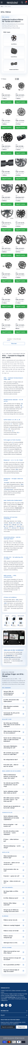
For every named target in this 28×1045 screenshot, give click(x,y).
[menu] (2, 2)
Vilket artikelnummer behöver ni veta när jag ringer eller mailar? (10, 776)
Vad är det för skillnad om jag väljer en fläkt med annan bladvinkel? (12, 739)
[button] (16, 79)
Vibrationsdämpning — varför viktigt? (12, 846)
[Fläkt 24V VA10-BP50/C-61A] (7, 137)
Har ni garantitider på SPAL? (12, 964)
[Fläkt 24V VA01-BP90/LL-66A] (21, 290)
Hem (2, 6)
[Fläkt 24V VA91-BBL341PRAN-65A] (7, 188)
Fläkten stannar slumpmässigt (8, 936)
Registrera (21, 1027)
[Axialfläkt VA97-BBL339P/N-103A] (21, 188)
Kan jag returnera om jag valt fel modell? (12, 958)
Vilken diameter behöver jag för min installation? (12, 732)
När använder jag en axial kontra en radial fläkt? (11, 753)
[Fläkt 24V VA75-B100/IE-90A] (21, 239)
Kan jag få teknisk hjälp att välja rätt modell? (11, 970)
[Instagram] (6, 1005)
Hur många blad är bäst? (11, 759)
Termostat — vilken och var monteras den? (12, 863)
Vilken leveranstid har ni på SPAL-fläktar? (11, 952)
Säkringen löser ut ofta (10, 942)
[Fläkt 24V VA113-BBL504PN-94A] (7, 214)
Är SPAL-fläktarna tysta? (11, 898)
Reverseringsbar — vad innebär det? (10, 825)
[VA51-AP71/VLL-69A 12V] (7, 239)
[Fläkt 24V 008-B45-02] (7, 163)
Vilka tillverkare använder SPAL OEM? (11, 707)
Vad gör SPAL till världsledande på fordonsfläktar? (9, 693)
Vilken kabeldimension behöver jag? (10, 856)
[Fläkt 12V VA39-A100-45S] (7, 316)
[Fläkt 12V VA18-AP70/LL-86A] (21, 112)
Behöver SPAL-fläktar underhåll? (10, 904)
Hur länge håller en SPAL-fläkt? (11, 892)
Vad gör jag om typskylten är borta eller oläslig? (12, 807)
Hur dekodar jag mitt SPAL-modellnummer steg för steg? (11, 784)
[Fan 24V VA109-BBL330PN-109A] (21, 214)
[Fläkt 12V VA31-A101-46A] (7, 112)
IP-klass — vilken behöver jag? (11, 840)
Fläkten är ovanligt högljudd (12, 925)
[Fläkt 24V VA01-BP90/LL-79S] (7, 290)
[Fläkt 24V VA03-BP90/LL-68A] (21, 265)
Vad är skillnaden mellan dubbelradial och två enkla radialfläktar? (11, 818)
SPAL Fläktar (8, 6)
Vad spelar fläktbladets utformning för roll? (10, 747)
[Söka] (22, 2)
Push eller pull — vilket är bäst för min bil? (11, 765)
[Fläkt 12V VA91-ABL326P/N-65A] (21, 163)
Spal (2, 93)
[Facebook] (2, 1005)
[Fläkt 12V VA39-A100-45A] (21, 316)
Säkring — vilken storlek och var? (12, 882)
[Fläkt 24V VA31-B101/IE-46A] (7, 86)
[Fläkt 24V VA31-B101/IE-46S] (7, 265)
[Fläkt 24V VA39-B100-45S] (21, 86)
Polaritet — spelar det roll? (11, 876)
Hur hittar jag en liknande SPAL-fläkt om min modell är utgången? (12, 724)
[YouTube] (10, 1005)
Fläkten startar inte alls (10, 920)
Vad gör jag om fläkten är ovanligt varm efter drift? (11, 910)
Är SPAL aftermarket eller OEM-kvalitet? (11, 700)
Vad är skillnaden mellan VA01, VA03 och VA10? (11, 792)
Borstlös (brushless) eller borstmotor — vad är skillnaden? (11, 832)
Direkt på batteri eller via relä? (11, 870)
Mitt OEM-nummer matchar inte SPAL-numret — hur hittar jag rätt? (11, 799)
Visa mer (14, 343)
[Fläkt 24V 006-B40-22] (21, 137)
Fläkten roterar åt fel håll (11, 930)
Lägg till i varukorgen (7, 102)
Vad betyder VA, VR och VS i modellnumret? (12, 713)
